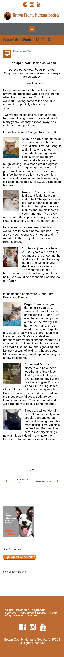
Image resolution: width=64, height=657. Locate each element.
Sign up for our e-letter (20, 557)
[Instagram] (32, 4)
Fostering (38, 609)
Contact (19, 615)
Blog (8, 615)
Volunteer (22, 609)
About (54, 612)
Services (10, 612)
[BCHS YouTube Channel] (38, 4)
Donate (32, 615)
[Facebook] (25, 4)
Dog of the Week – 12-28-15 (20, 481)
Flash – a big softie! (43, 481)
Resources (27, 612)
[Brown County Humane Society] (32, 16)
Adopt (9, 609)
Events (41, 612)
